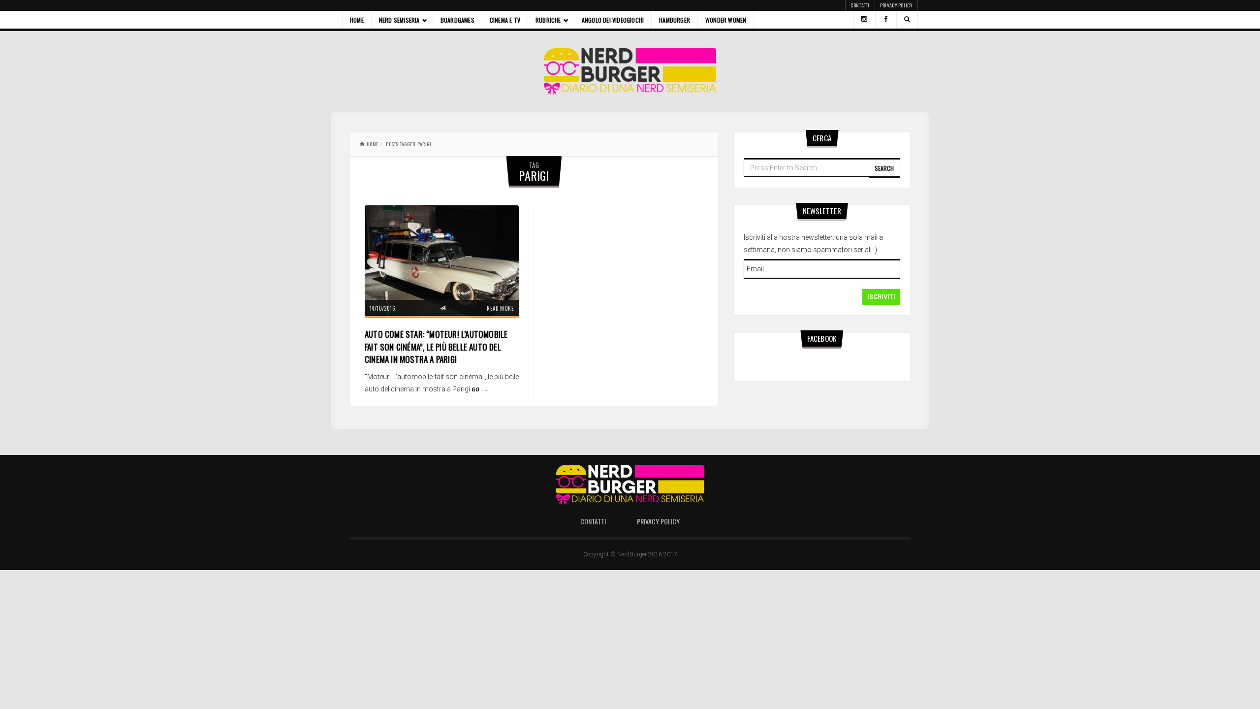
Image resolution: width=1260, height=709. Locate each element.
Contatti (859, 5)
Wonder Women (725, 20)
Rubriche (548, 20)
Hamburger (674, 20)
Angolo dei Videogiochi (613, 20)
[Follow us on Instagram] (864, 20)
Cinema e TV (505, 20)
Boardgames (457, 20)
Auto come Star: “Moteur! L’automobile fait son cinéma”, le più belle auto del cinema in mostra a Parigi (436, 346)
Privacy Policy (896, 5)
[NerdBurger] (630, 71)
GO (480, 389)
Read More (500, 308)
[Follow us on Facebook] (886, 20)
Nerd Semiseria (399, 20)
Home (357, 20)
